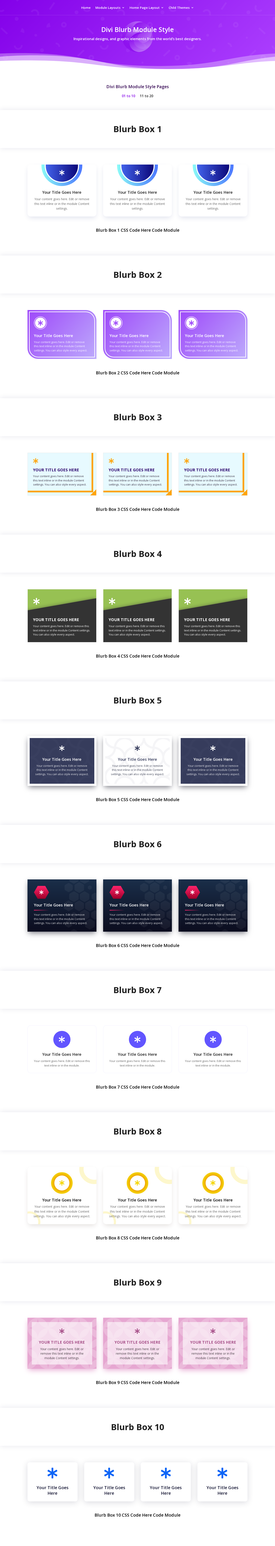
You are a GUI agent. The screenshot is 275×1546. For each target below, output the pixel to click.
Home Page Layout (145, 8)
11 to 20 (146, 96)
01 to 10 (128, 96)
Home (86, 8)
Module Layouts (108, 8)
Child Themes (179, 8)
